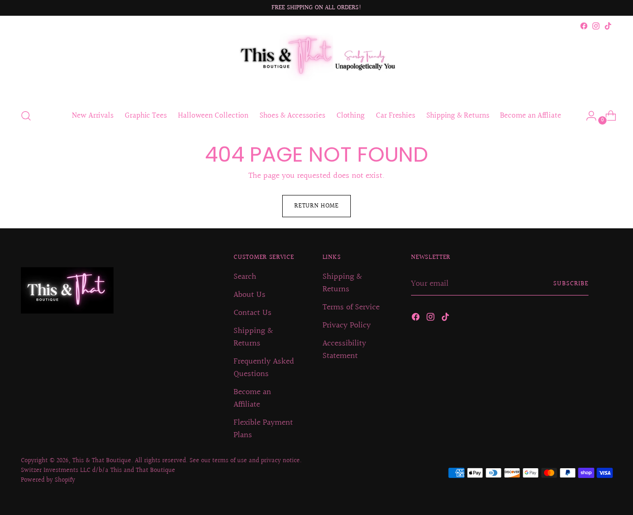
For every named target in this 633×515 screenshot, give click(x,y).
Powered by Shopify (48, 480)
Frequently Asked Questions (264, 368)
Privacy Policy (347, 325)
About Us (250, 294)
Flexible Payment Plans (263, 429)
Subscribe (570, 284)
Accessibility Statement (344, 350)
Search (245, 276)
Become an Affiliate (252, 398)
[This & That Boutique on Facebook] (584, 26)
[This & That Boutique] (316, 66)
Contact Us (253, 313)
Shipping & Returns (253, 337)
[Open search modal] (26, 116)
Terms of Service (351, 307)
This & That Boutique (101, 461)
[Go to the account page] (587, 116)
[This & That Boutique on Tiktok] (608, 26)
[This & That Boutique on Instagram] (596, 26)
